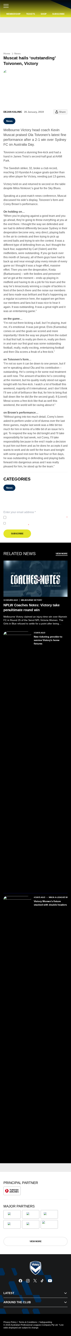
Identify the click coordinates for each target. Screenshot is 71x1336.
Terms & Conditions (28, 1322)
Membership (13, 14)
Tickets (30, 14)
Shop (44, 14)
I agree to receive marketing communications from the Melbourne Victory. (36, 523)
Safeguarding (45, 1322)
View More (62, 553)
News (17, 53)
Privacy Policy (30, 517)
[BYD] (12, 1224)
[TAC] (30, 1224)
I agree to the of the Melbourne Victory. (37, 517)
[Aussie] (49, 1214)
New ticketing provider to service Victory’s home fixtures (48, 640)
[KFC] (30, 1214)
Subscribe (58, 14)
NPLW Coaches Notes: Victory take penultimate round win (31, 607)
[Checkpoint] (49, 1224)
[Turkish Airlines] (12, 1191)
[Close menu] (63, 1317)
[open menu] (6, 6)
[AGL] (12, 1214)
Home (6, 53)
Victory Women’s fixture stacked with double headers (50, 903)
